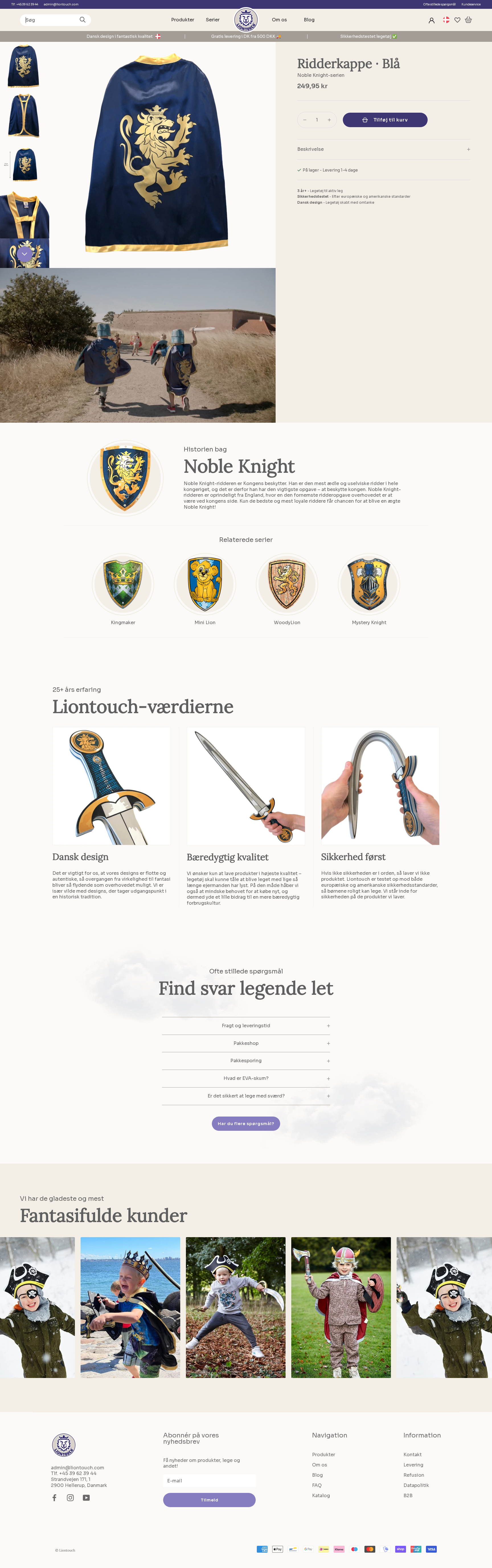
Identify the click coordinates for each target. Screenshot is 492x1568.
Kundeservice (471, 4)
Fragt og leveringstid (246, 1026)
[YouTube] (86, 1497)
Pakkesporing (246, 1061)
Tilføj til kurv (391, 120)
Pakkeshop (246, 1043)
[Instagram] (70, 1497)
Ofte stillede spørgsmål (439, 4)
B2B (408, 1496)
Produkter (182, 20)
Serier (213, 20)
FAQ (317, 1485)
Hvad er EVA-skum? (246, 1078)
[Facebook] (54, 1497)
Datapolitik (416, 1485)
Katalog (321, 1496)
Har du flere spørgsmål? (246, 1123)
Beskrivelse (310, 149)
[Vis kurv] (468, 20)
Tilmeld (209, 1500)
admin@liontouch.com (61, 4)
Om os (279, 20)
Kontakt (412, 1455)
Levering (413, 1465)
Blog (309, 20)
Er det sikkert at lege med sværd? (246, 1096)
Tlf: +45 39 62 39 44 (24, 4)
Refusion (413, 1475)
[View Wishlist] (457, 20)
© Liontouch (65, 1550)
